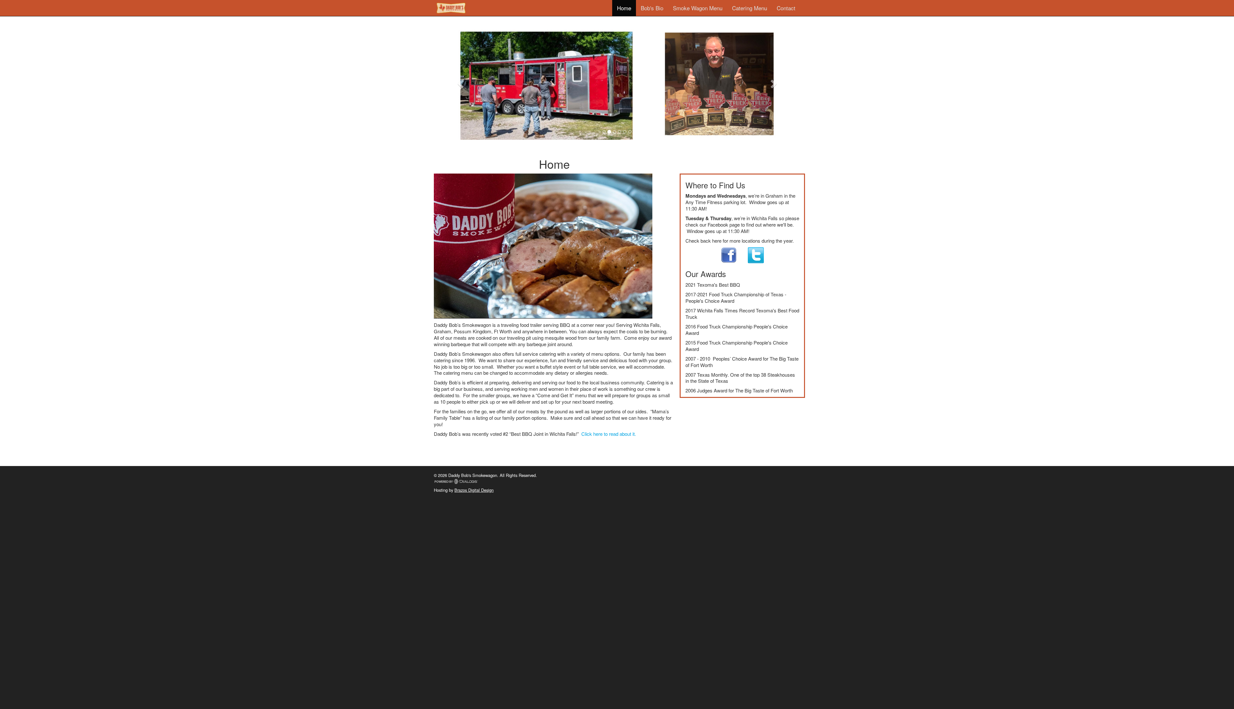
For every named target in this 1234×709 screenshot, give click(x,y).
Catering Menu (749, 8)
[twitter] (751, 254)
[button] (461, 83)
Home (624, 8)
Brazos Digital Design (474, 490)
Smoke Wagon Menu (697, 8)
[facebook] (729, 254)
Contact (786, 8)
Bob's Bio (652, 8)
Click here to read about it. (608, 433)
